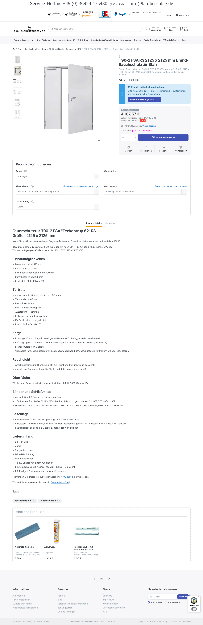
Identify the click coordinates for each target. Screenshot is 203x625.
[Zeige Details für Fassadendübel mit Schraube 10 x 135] (86, 531)
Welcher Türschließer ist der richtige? (81, 186)
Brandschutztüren (60, 482)
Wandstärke (110, 171)
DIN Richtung (23, 201)
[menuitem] (31, 40)
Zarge (19, 171)
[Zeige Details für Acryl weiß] (57, 531)
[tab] (94, 223)
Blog (168, 15)
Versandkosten (149, 126)
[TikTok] (109, 579)
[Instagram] (101, 579)
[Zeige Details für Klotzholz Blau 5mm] (27, 531)
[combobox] (95, 29)
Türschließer (22, 186)
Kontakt (136, 13)
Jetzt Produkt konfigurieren (142, 99)
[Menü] (198, 597)
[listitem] (70, 99)
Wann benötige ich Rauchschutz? (171, 186)
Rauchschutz (110, 186)
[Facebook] (94, 579)
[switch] (194, 609)
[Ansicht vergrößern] (70, 99)
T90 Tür (66, 476)
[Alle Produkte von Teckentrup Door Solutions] (119, 56)
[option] (17, 60)
